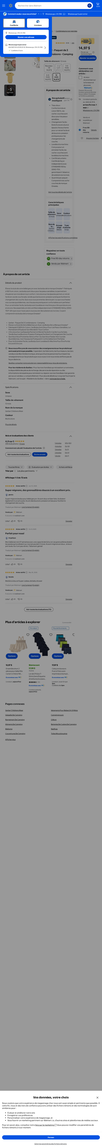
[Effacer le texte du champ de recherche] (86, 5)
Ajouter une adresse (26, 37)
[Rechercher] (89, 5)
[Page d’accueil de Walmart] (10, 5)
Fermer (51, 1137)
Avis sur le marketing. (44, 1125)
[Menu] (4, 5)
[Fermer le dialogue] (97, 1097)
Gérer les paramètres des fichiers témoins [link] (50, 1144)
